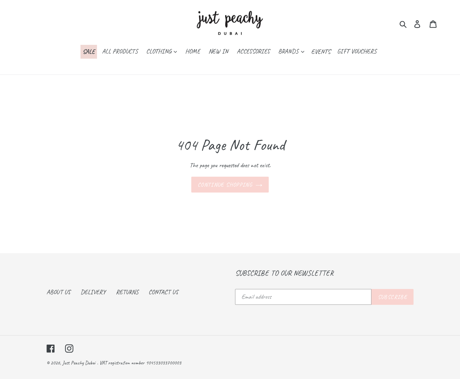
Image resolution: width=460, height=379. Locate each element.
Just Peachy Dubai (78, 362)
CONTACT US (163, 292)
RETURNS (127, 292)
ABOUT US (58, 292)
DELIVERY (93, 292)
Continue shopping (225, 184)
